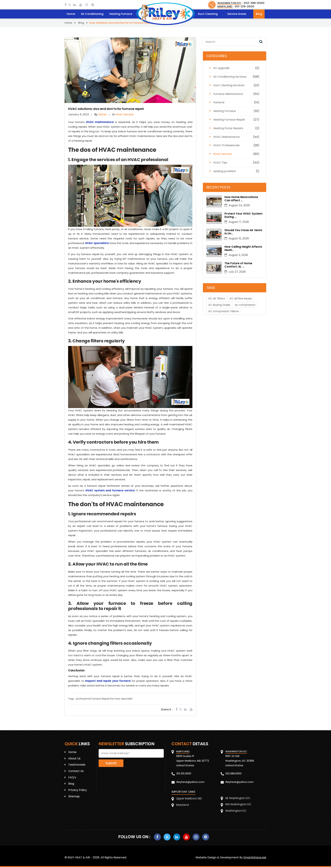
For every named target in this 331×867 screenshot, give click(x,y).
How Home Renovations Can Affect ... (241, 198)
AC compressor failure (223, 311)
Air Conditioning (92, 14)
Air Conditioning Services (230, 77)
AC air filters (216, 298)
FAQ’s (72, 777)
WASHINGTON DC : (230, 3)
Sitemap (74, 796)
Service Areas (236, 14)
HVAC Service (222, 154)
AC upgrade (221, 68)
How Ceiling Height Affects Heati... (243, 248)
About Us (74, 758)
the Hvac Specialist (121, 698)
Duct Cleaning (208, 14)
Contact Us (76, 771)
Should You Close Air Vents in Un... (243, 232)
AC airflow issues (240, 298)
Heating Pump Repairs (228, 128)
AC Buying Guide (219, 305)
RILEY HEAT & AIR (79, 857)
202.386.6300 (233, 773)
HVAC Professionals (226, 145)
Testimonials (76, 765)
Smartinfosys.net (254, 857)
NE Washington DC (237, 798)
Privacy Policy (77, 790)
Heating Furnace (120, 14)
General (218, 102)
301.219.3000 (183, 773)
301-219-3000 (244, 6)
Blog (259, 14)
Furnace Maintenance (228, 94)
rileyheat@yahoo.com (190, 782)
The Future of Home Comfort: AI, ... (238, 265)
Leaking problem (224, 171)
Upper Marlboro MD (189, 798)
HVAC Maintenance (226, 137)
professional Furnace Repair (92, 698)
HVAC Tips (220, 163)
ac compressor (245, 305)
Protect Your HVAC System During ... (243, 215)
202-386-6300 (254, 3)
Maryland (182, 805)
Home (71, 14)
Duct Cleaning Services (228, 85)
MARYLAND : (225, 6)
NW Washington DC (238, 804)
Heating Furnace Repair (229, 120)
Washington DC (235, 811)
